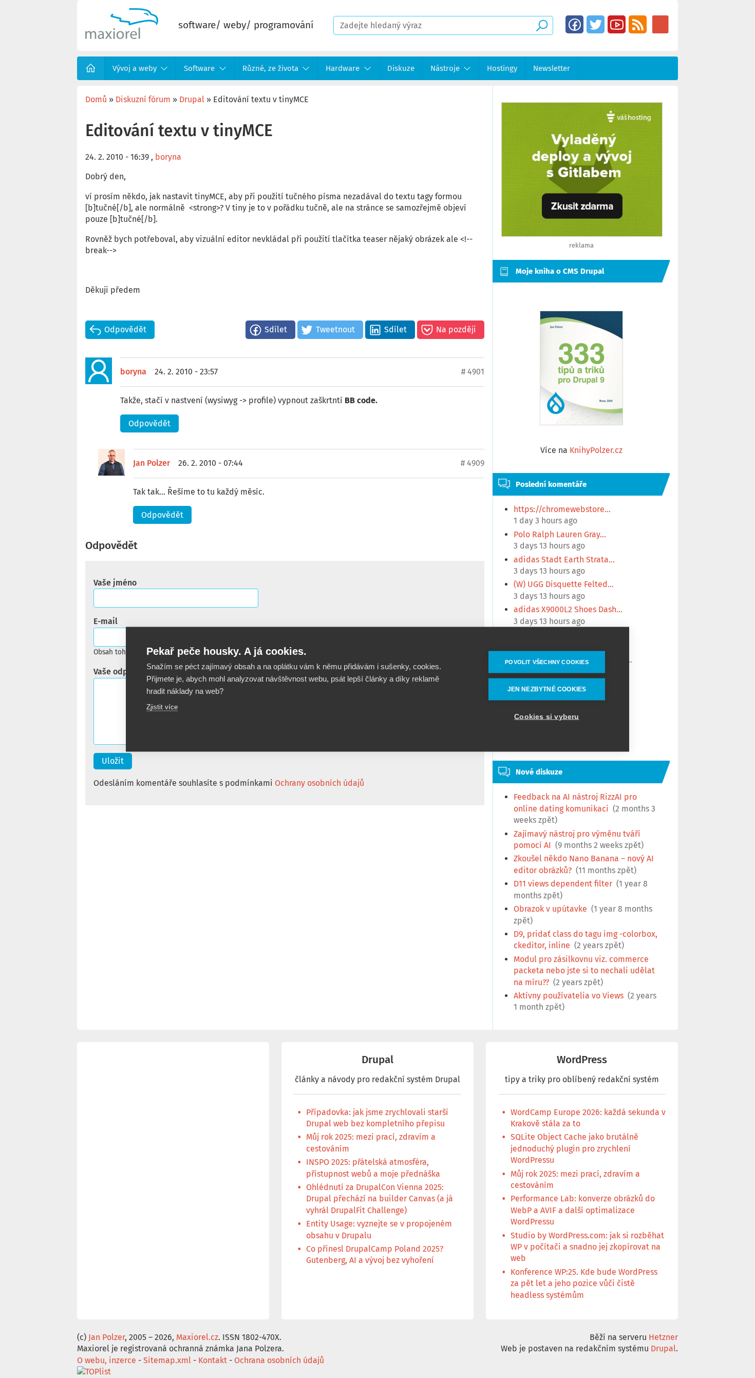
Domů (91, 68)
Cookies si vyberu (546, 716)
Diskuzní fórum (143, 99)
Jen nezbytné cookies (547, 689)
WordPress (582, 1059)
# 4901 (472, 371)
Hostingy (502, 68)
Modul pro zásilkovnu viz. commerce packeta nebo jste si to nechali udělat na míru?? (584, 970)
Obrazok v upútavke (550, 909)
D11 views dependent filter (563, 884)
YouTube (617, 24)
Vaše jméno (115, 583)
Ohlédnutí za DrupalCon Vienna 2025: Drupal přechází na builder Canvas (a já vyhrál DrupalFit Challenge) (379, 1198)
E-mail (105, 621)
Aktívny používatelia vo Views (569, 996)
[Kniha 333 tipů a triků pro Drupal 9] (581, 368)
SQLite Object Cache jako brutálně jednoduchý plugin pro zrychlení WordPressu (574, 1148)
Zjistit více (162, 706)
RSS (638, 24)
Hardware (343, 68)
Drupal (191, 99)
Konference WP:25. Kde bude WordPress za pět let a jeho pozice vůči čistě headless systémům (584, 1283)
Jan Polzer (151, 463)
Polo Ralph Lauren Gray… (560, 534)
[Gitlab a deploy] (582, 234)
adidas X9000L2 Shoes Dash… (568, 609)
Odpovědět (125, 329)
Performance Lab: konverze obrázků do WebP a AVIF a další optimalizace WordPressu (583, 1210)
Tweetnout (335, 329)
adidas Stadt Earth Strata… (564, 559)
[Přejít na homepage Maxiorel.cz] (121, 36)
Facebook (574, 24)
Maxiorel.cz (197, 1337)
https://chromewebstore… (562, 509)
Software (199, 68)
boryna (168, 157)
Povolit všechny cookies (547, 661)
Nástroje (445, 68)
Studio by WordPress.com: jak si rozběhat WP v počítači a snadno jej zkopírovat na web (587, 1247)
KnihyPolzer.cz (596, 450)
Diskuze (400, 68)
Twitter (596, 24)
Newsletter (551, 68)
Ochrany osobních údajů (319, 783)
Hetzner (663, 1337)
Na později (456, 329)
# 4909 (472, 463)
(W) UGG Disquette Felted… (564, 584)
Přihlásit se (660, 24)
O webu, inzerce (106, 1360)
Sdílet (276, 329)
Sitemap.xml (167, 1360)
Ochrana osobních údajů (279, 1360)
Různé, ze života (270, 68)
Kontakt (212, 1360)
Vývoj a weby (134, 68)
